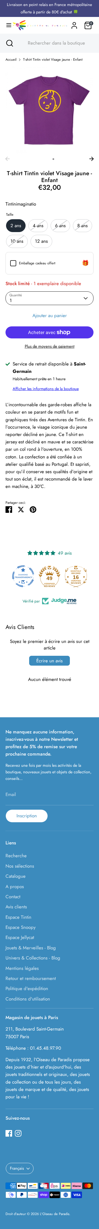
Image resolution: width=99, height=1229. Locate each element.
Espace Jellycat (20, 937)
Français (17, 1168)
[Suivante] (92, 159)
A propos (15, 886)
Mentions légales (22, 968)
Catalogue (16, 876)
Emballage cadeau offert (37, 263)
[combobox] (54, 43)
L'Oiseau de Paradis (54, 1213)
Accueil (11, 59)
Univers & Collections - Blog (33, 958)
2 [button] (53, 159)
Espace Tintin (18, 917)
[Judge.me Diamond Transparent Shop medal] (23, 576)
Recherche (16, 855)
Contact (13, 896)
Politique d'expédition (27, 988)
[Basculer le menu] (6, 25)
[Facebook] (9, 1133)
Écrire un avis (49, 660)
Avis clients (16, 906)
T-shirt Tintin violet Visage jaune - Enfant (52, 59)
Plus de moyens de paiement (50, 346)
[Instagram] (18, 1133)
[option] (50, 110)
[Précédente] (7, 159)
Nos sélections (20, 866)
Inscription (26, 815)
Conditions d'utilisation (28, 999)
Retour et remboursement (31, 978)
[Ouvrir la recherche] (9, 43)
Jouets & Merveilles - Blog (31, 947)
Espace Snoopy (20, 927)
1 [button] (46, 159)
